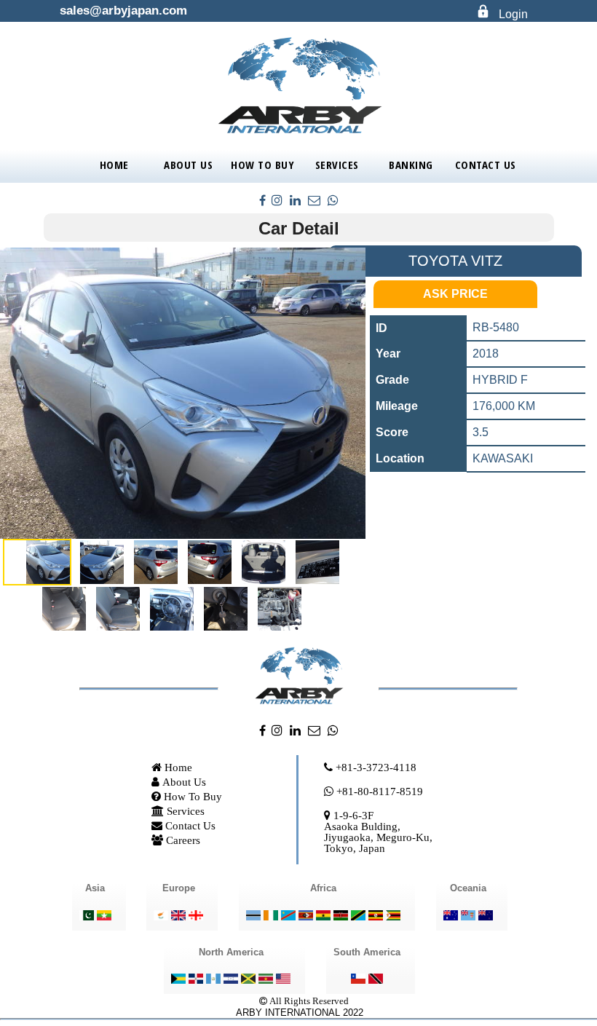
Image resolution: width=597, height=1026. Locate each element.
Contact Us (485, 164)
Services (337, 164)
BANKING (411, 164)
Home (114, 164)
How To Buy (262, 164)
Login (513, 14)
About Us (188, 164)
